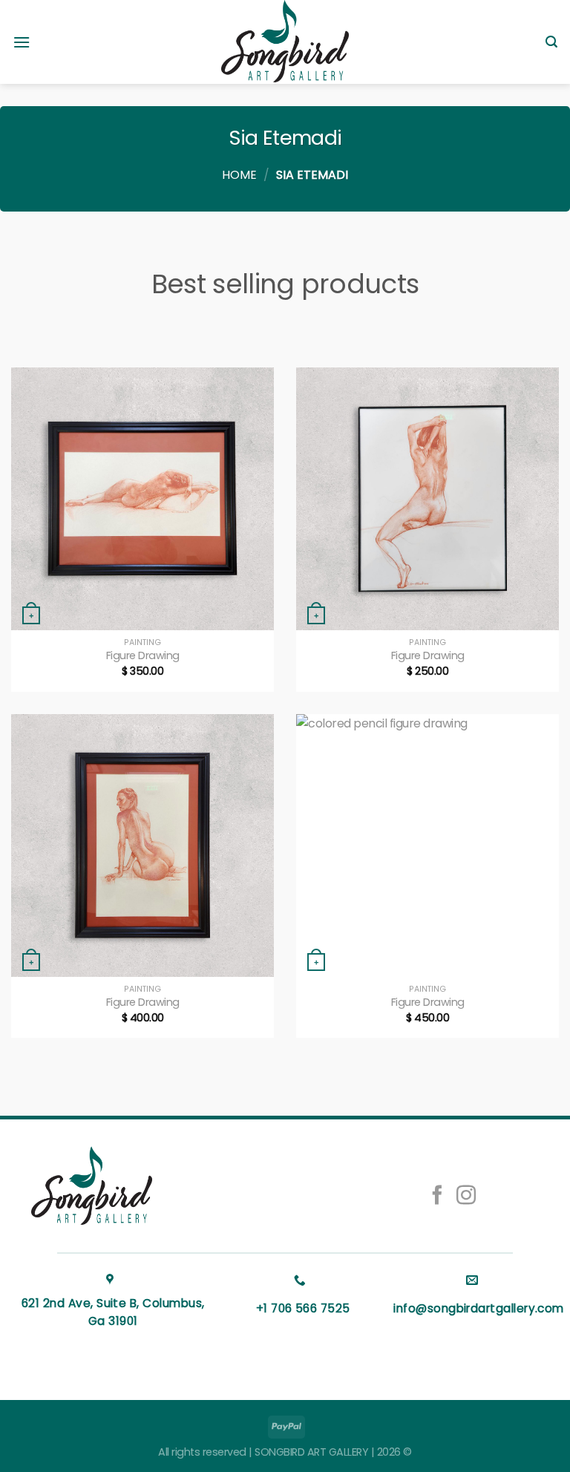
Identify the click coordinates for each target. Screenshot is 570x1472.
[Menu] (21, 42)
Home (239, 174)
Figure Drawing (143, 656)
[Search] (551, 41)
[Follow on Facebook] (436, 1196)
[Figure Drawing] (142, 498)
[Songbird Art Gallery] (285, 42)
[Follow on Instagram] (466, 1196)
